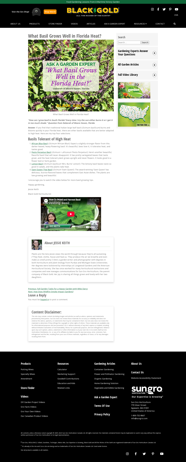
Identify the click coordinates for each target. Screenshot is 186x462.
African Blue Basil (40, 143)
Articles (91, 23)
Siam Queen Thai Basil (42, 169)
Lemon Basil (37, 164)
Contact (160, 23)
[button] (175, 24)
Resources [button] (139, 23)
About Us (15, 23)
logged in (44, 299)
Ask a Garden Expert (114, 23)
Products (34, 23)
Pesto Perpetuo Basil (41, 152)
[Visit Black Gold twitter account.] (164, 9)
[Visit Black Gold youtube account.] (176, 9)
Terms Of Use (102, 406)
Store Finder (55, 23)
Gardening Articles (104, 364)
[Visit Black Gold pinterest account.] (170, 9)
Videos (74, 23)
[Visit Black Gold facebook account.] (158, 9)
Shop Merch (50, 11)
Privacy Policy (102, 414)
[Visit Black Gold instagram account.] (152, 9)
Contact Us (137, 372)
